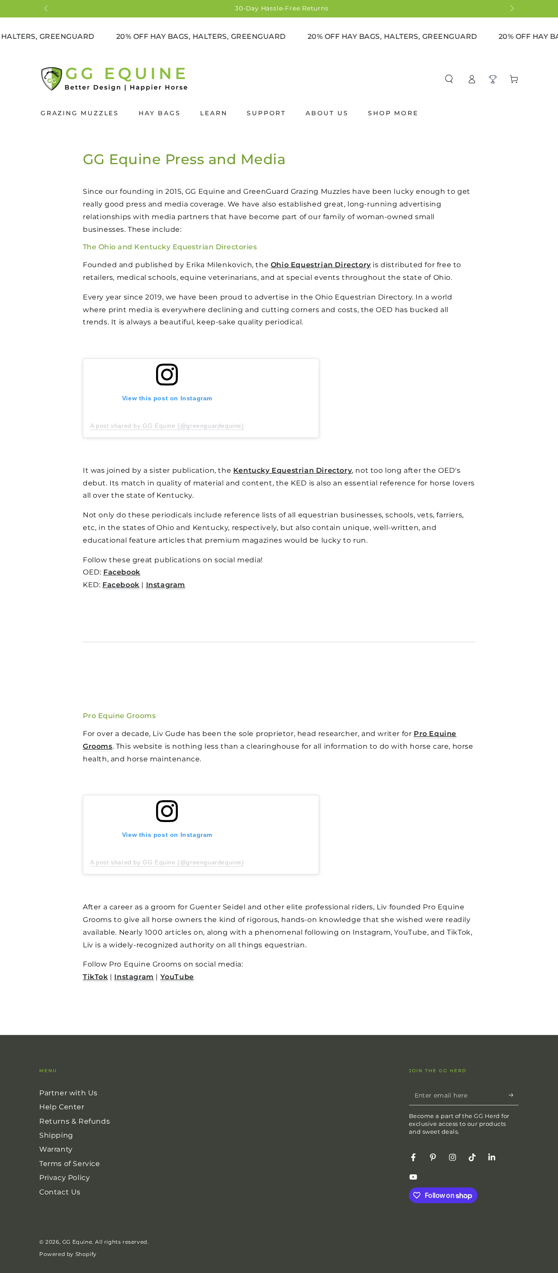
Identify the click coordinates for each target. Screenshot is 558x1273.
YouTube (177, 977)
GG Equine (77, 1242)
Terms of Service (69, 1163)
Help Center (62, 1107)
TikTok (95, 977)
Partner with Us (68, 1093)
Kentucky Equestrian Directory (292, 470)
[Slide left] (46, 9)
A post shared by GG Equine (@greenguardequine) (167, 425)
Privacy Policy (64, 1177)
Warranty (56, 1149)
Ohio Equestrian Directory (321, 265)
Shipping (56, 1135)
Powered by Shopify (68, 1254)
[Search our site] (449, 79)
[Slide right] (511, 9)
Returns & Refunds (74, 1121)
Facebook (121, 572)
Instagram (165, 585)
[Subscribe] (514, 1095)
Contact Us (60, 1192)
